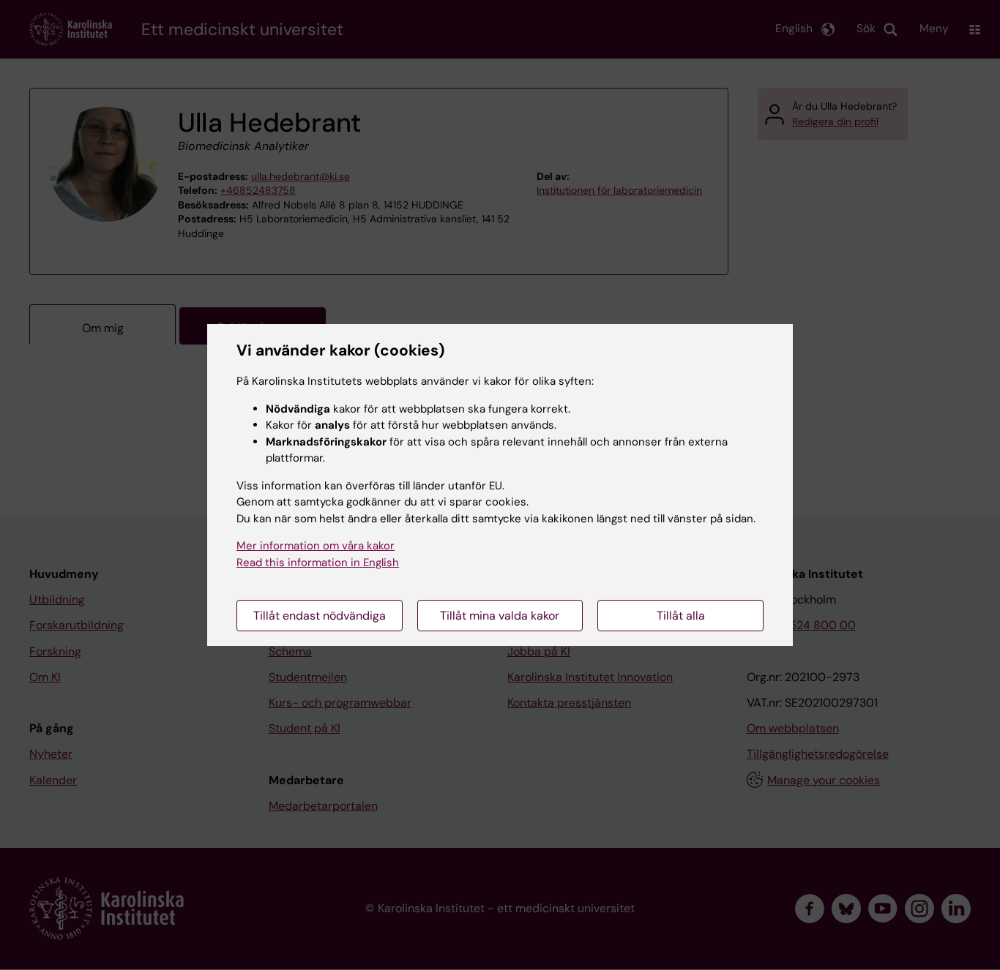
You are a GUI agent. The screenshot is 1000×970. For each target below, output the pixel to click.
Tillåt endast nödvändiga (319, 615)
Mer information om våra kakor (315, 545)
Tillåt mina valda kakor (499, 615)
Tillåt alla (681, 615)
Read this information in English (317, 562)
